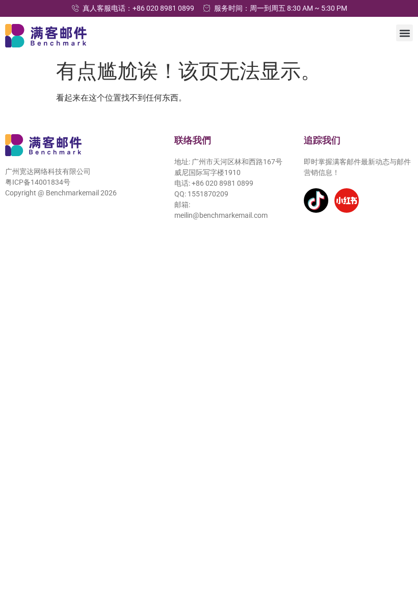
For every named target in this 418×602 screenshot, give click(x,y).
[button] (404, 32)
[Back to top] (396, 547)
